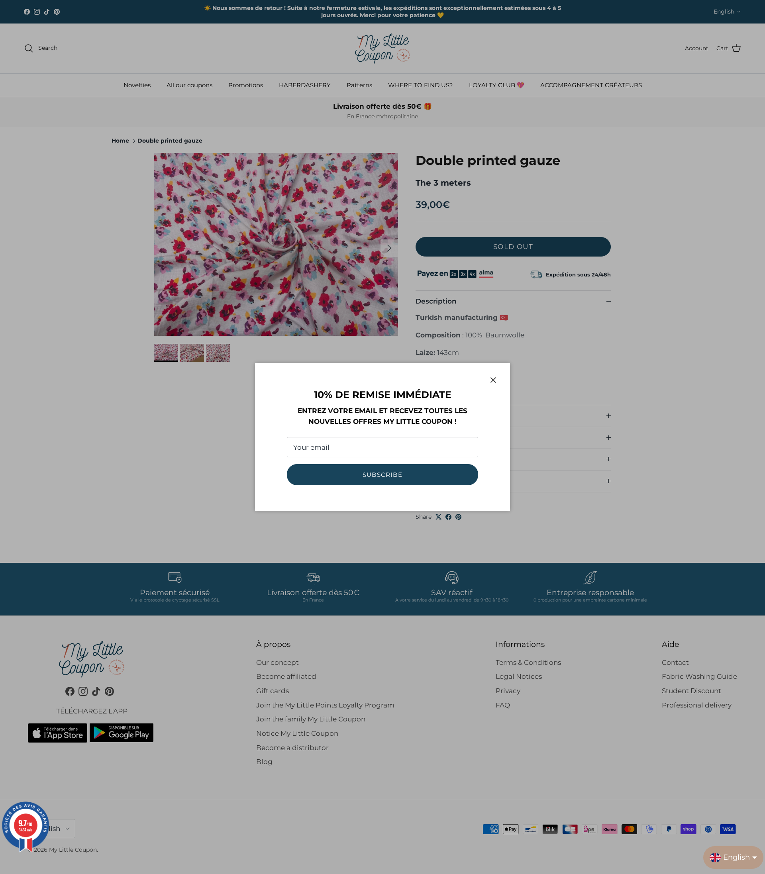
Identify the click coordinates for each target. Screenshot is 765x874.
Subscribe (382, 474)
